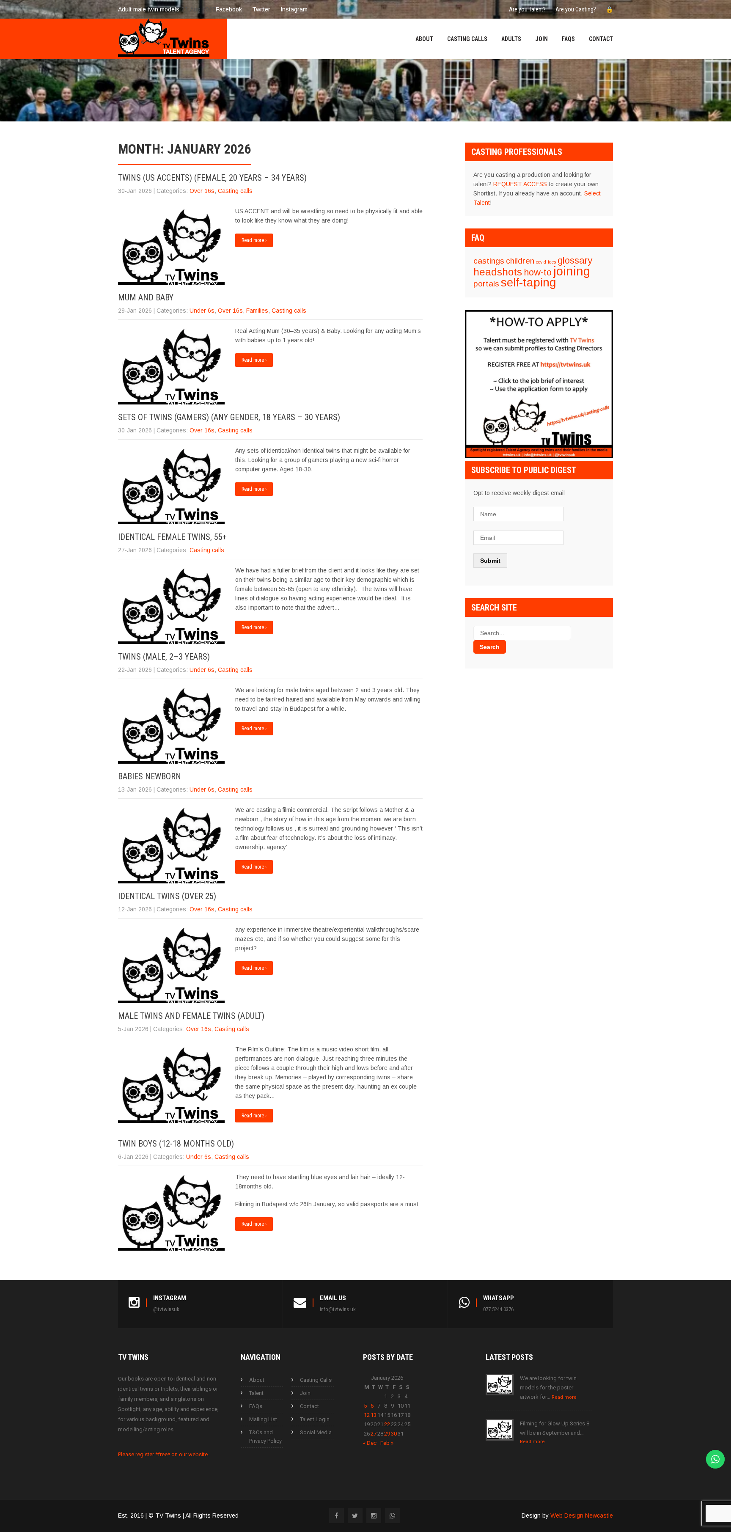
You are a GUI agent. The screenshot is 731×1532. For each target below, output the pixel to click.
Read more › (254, 240)
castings (488, 260)
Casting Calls (467, 39)
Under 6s (202, 310)
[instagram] (373, 1515)
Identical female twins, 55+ (172, 537)
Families (257, 310)
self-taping (528, 282)
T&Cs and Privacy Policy (265, 1436)
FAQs (568, 39)
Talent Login (315, 1419)
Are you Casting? (575, 9)
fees (552, 261)
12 (367, 1415)
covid (541, 261)
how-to (538, 272)
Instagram (294, 9)
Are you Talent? (527, 9)
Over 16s (202, 190)
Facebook (229, 9)
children (520, 260)
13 (373, 1415)
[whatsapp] (392, 1515)
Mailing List (263, 1419)
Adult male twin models (148, 9)
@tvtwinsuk (166, 1309)
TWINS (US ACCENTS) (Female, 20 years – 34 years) (212, 178)
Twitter (261, 9)
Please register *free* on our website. (163, 1454)
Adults (511, 39)
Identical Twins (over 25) (167, 896)
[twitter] (355, 1515)
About (424, 39)
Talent (256, 1393)
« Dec (369, 1443)
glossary (575, 260)
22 (387, 1424)
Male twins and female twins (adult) (191, 1016)
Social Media (316, 1432)
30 (394, 1433)
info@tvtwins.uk (338, 1309)
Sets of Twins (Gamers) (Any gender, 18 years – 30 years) (229, 417)
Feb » (386, 1443)
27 (373, 1433)
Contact (601, 39)
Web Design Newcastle (581, 1515)
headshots (497, 272)
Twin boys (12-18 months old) (176, 1144)
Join (541, 39)
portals (486, 283)
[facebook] (336, 1515)
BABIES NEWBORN (149, 776)
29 (387, 1433)
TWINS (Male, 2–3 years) (164, 657)
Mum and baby (145, 297)
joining (571, 271)
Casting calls (235, 190)
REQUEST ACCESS (520, 184)
